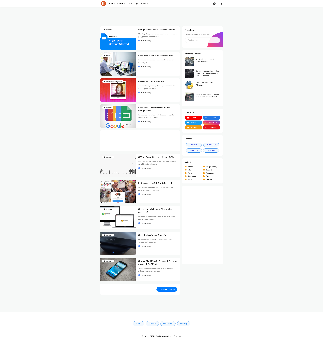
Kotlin (190, 179)
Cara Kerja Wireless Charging (152, 235)
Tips (207, 176)
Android (109, 157)
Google (109, 30)
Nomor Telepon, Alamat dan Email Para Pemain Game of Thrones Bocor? (207, 73)
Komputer (192, 176)
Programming (212, 167)
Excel (108, 56)
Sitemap (183, 323)
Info (189, 170)
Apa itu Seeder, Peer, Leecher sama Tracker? (208, 60)
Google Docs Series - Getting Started (156, 29)
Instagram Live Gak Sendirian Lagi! (155, 183)
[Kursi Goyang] (103, 3)
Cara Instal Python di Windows (204, 84)
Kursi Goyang (161, 336)
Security (209, 170)
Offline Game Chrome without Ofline (156, 157)
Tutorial (209, 179)
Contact (152, 323)
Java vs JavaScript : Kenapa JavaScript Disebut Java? (207, 95)
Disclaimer (168, 323)
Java (190, 173)
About (138, 323)
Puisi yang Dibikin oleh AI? (151, 81)
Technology (211, 173)
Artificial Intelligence (114, 82)
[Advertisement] (161, 17)
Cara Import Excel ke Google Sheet (155, 55)
